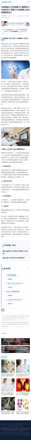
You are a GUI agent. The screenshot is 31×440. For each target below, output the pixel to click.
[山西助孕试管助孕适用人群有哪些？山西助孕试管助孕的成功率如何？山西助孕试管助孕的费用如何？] (8, 366)
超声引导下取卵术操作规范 (13, 291)
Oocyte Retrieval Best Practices (15, 299)
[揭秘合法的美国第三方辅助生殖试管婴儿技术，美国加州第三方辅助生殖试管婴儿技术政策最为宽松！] (8, 403)
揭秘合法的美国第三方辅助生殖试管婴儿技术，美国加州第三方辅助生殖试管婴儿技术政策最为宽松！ (8, 412)
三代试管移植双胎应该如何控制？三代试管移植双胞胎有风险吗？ (22, 393)
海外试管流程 (6, 17)
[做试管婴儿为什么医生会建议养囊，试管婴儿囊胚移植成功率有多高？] (23, 403)
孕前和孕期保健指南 (11, 275)
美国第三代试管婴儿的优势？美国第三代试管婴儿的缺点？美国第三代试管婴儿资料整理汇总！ (8, 393)
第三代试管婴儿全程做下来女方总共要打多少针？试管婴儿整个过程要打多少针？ (22, 375)
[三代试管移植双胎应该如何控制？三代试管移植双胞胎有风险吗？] (23, 385)
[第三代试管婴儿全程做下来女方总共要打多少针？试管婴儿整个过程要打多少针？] (23, 366)
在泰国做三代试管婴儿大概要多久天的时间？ (15, 252)
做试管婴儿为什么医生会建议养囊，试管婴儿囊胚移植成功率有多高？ (22, 412)
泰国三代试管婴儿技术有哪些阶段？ (15, 258)
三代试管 (3, 46)
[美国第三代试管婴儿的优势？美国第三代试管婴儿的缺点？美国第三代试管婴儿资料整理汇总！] (8, 385)
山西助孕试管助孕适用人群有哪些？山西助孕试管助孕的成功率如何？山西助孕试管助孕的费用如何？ (8, 375)
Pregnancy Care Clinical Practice (15, 283)
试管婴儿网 (6, 2)
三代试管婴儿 (20, 16)
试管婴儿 (14, 38)
